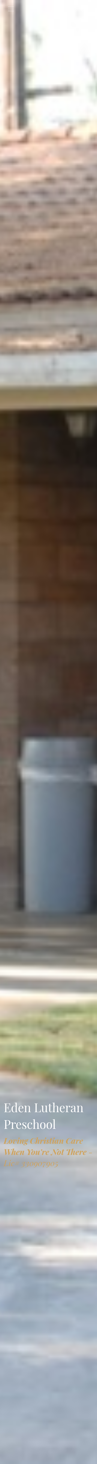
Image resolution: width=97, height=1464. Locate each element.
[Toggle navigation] (11, 9)
